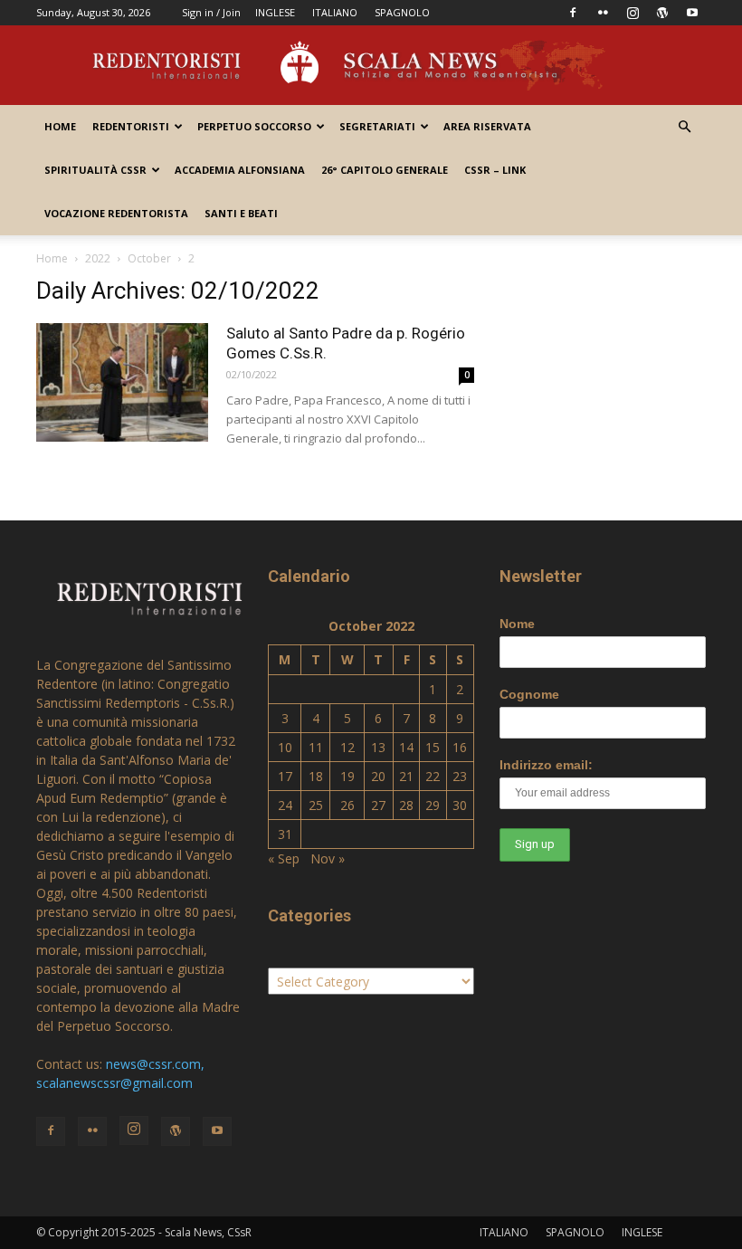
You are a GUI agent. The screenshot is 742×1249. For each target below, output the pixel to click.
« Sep (284, 858)
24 (285, 805)
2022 (97, 258)
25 (316, 805)
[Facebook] (572, 12)
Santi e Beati (241, 213)
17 (285, 776)
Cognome (529, 694)
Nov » (327, 858)
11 (316, 747)
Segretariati (377, 126)
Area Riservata (487, 126)
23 (459, 776)
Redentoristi (130, 126)
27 (378, 805)
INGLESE (275, 12)
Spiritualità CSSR (95, 169)
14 (406, 747)
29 (432, 805)
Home (60, 126)
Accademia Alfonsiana (240, 169)
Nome (517, 623)
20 (378, 776)
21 (406, 776)
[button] (684, 127)
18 (316, 776)
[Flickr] (602, 12)
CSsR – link (495, 169)
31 (285, 834)
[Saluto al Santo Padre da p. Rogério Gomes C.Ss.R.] (122, 382)
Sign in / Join (211, 12)
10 (285, 747)
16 (459, 747)
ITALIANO (334, 12)
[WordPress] (662, 12)
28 (406, 805)
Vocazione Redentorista (116, 213)
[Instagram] (632, 12)
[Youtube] (692, 12)
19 (347, 776)
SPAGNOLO (402, 12)
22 (432, 776)
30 (459, 805)
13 (378, 747)
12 (347, 747)
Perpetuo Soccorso (254, 126)
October (149, 258)
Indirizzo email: (546, 765)
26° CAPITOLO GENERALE (384, 169)
